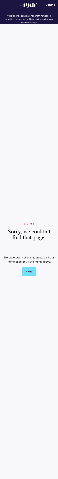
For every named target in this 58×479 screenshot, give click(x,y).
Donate (50, 4)
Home (29, 271)
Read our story (28, 22)
